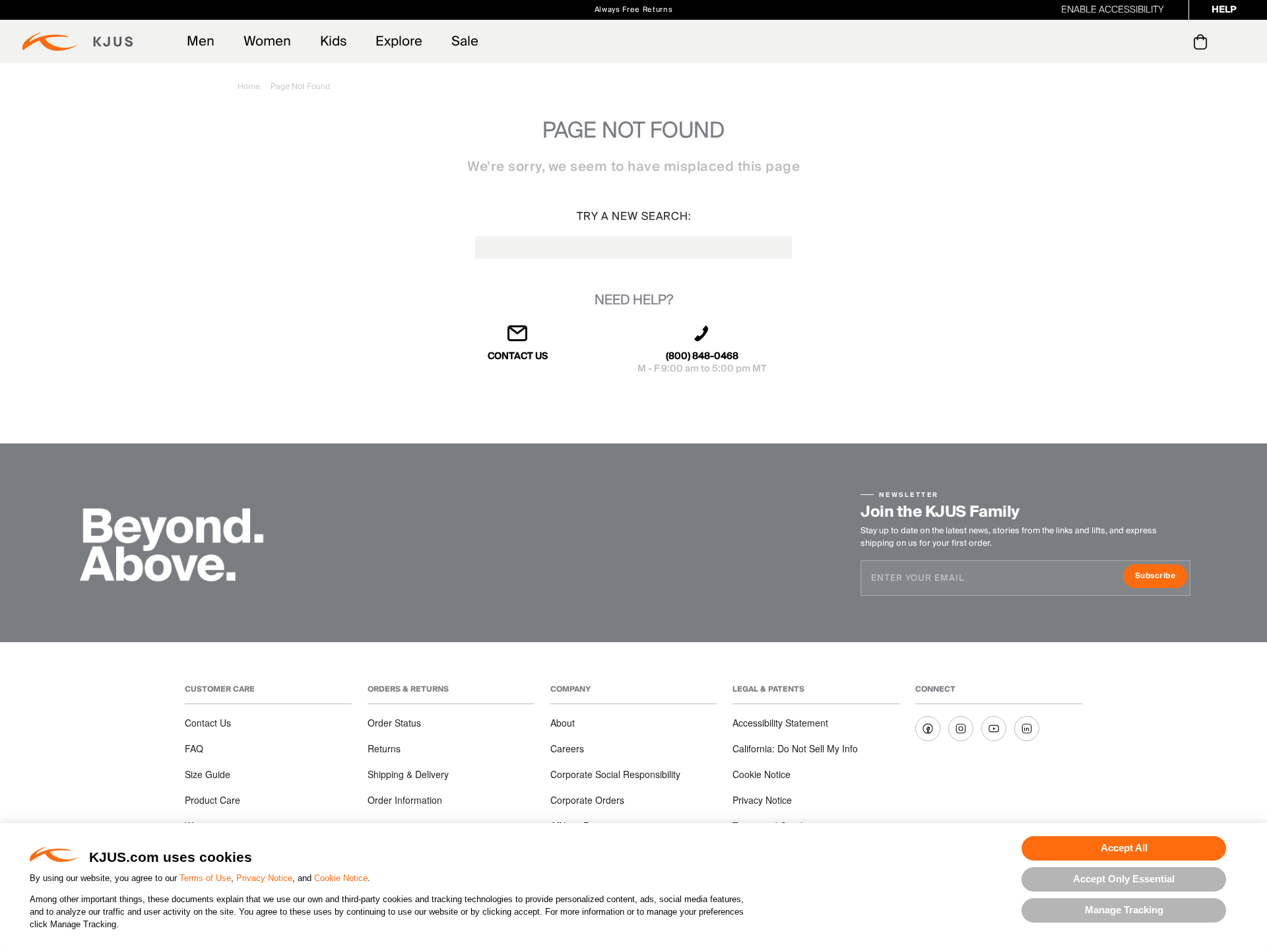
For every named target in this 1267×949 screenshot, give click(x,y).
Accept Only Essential (1124, 878)
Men (200, 41)
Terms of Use (205, 878)
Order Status (394, 722)
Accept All (1124, 847)
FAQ (194, 748)
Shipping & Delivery (408, 774)
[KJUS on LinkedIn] (1026, 728)
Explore (398, 41)
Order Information (405, 799)
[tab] (1202, 41)
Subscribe (1161, 577)
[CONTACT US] (518, 339)
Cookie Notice (341, 878)
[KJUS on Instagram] (960, 728)
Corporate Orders (587, 799)
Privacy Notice (264, 878)
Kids (333, 41)
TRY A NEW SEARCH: (634, 216)
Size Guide (207, 774)
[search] (1147, 41)
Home (250, 87)
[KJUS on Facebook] (927, 728)
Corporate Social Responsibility (615, 774)
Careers (567, 748)
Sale (464, 41)
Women (267, 41)
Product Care (212, 799)
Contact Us (208, 722)
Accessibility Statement (780, 722)
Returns (384, 748)
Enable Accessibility (1112, 10)
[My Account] (1173, 41)
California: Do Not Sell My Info (795, 748)
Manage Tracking (1124, 909)
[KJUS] (77, 41)
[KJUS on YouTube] (993, 728)
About (562, 722)
